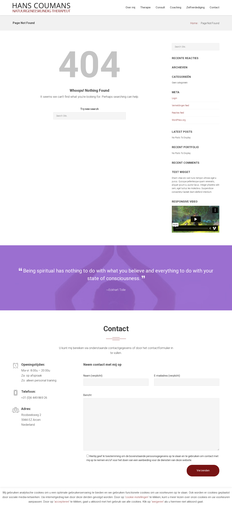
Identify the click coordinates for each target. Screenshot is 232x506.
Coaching (175, 7)
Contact (214, 7)
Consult (160, 7)
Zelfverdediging (195, 7)
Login (174, 98)
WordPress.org (179, 120)
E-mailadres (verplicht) (167, 375)
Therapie (145, 7)
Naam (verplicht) (92, 375)
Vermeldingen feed (180, 105)
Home (193, 23)
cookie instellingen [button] (136, 497)
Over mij (130, 7)
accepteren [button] (62, 501)
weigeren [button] (157, 501)
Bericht (87, 395)
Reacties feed (178, 112)
